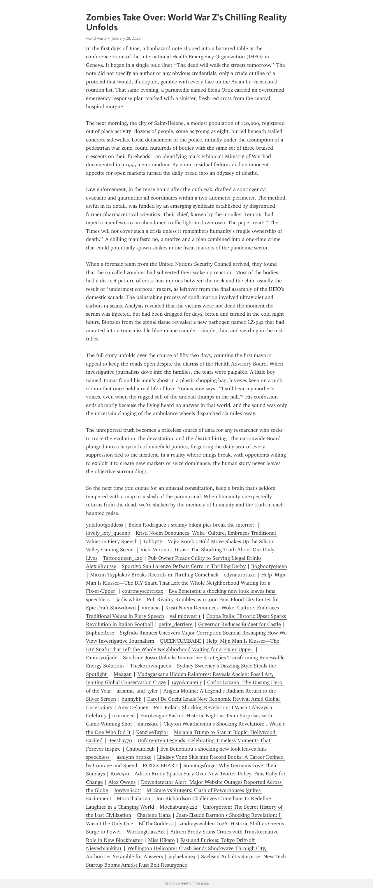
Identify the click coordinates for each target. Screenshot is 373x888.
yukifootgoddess (104, 525)
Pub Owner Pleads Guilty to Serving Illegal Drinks (204, 558)
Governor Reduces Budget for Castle (239, 624)
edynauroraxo (240, 574)
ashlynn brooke (134, 757)
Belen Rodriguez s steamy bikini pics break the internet (192, 525)
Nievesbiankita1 (104, 848)
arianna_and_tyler (137, 691)
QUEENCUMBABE (180, 641)
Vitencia (150, 607)
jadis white (129, 599)
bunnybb (132, 699)
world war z (96, 38)
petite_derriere (176, 624)
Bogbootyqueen (269, 566)
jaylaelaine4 (182, 856)
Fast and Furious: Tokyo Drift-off (218, 840)
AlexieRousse (101, 566)
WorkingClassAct (146, 831)
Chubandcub (140, 749)
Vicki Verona (154, 549)
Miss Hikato (161, 840)
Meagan (123, 674)
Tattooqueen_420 (122, 558)
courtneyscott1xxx (142, 591)
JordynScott (127, 790)
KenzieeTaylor (152, 732)
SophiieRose (100, 633)
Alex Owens (122, 782)
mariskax (148, 724)
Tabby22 (152, 541)
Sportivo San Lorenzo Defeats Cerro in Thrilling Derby (184, 566)
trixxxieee (123, 715)
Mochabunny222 (178, 807)
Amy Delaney (133, 707)
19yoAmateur (186, 682)
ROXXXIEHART (160, 765)
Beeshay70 (120, 740)
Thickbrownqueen (150, 665)
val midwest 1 (185, 616)
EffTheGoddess (156, 823)
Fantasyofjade (101, 657)
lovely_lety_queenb (108, 533)
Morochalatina (133, 798)
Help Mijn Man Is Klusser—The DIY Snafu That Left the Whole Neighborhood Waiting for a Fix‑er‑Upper (186, 583)
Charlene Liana (154, 815)
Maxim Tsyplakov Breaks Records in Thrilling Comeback (154, 574)
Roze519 (119, 773)
